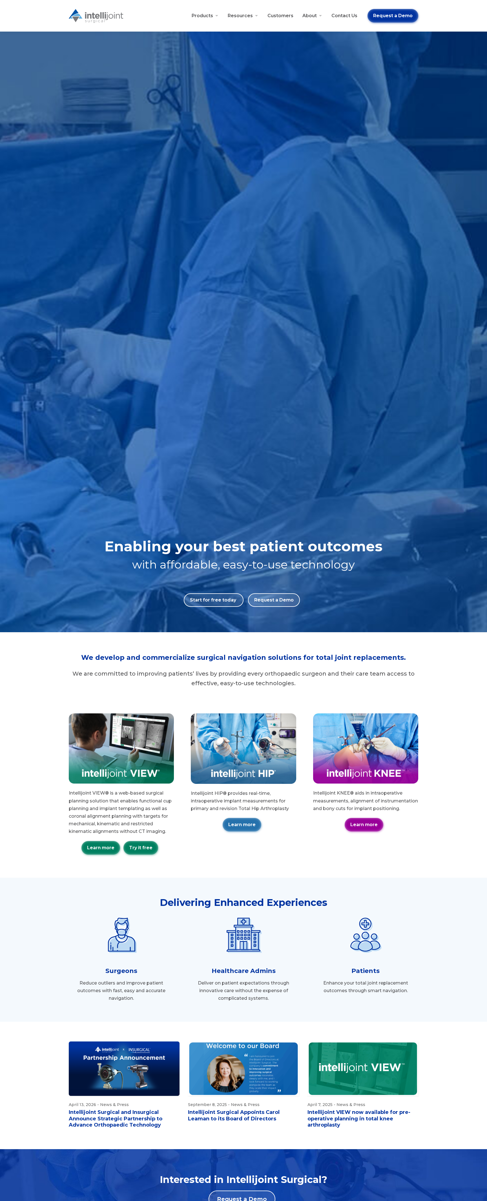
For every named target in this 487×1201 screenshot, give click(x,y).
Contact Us (344, 15)
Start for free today (213, 600)
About (309, 15)
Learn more (100, 847)
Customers (280, 15)
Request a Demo (393, 15)
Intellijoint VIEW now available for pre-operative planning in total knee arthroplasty (358, 1118)
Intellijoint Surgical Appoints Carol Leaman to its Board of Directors (234, 1115)
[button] (140, 848)
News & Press (114, 1104)
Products (202, 15)
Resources (240, 15)
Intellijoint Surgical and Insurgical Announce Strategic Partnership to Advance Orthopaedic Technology (115, 1118)
